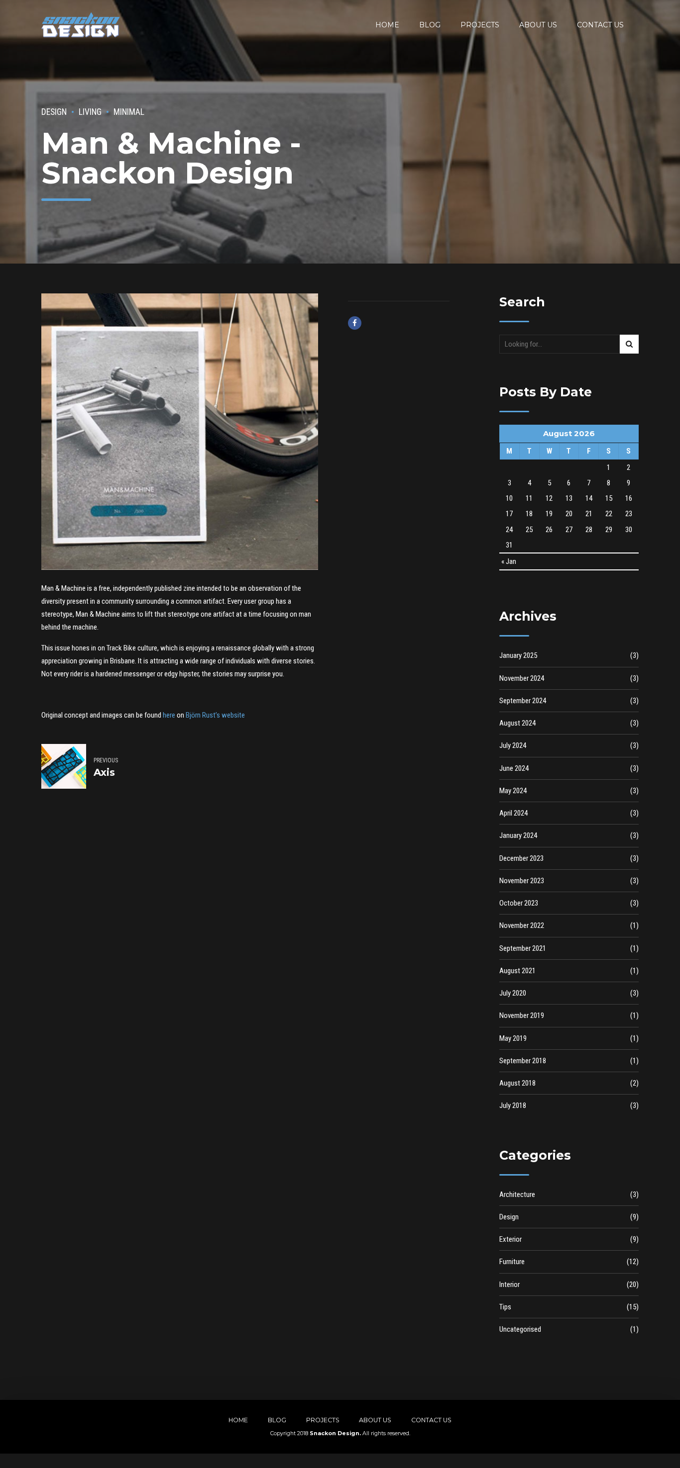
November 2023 (521, 880)
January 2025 (518, 655)
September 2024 (522, 700)
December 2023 (521, 858)
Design (54, 112)
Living (90, 112)
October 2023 (518, 903)
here (169, 715)
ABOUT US (538, 24)
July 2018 (512, 1105)
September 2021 (522, 948)
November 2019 (521, 1015)
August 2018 (517, 1083)
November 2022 (521, 925)
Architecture (517, 1194)
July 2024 (512, 745)
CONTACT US (600, 24)
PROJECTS (479, 24)
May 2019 (513, 1038)
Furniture (512, 1261)
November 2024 (521, 678)
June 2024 (514, 768)
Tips (505, 1306)
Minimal (128, 112)
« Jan (508, 561)
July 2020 (512, 993)
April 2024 (513, 813)
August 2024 (517, 723)
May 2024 (513, 790)
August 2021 (517, 970)
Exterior (510, 1239)
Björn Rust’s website (215, 715)
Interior (509, 1284)
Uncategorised (520, 1329)
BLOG (430, 24)
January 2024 (518, 835)
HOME (387, 24)
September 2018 (522, 1060)
